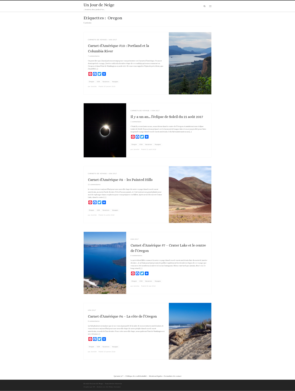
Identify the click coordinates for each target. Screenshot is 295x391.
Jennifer (94, 86)
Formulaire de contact (172, 376)
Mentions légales (155, 376)
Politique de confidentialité (136, 376)
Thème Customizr (115, 387)
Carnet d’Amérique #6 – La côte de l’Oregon (122, 316)
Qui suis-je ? (118, 376)
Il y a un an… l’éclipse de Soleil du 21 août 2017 (167, 117)
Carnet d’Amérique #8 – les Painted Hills (120, 180)
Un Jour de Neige (96, 383)
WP (94, 387)
